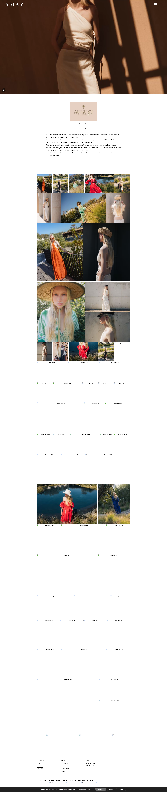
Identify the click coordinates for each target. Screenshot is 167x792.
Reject (111, 789)
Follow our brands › (42, 780)
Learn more (86, 789)
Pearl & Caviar (65, 768)
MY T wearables (65, 763)
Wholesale (40, 768)
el (155, 4)
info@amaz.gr (90, 765)
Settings (121, 789)
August (63, 771)
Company (39, 763)
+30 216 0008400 (92, 763)
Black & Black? (65, 766)
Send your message (42, 766)
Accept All (100, 789)
